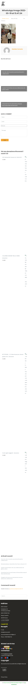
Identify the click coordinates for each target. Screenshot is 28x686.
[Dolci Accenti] (6, 3)
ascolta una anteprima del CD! (16, 588)
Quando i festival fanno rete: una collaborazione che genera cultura (12, 568)
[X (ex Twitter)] (3, 658)
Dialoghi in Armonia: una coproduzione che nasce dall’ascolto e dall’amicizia (12, 578)
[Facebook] (2, 658)
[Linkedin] (7, 658)
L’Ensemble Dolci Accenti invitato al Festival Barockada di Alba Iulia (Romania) (14, 573)
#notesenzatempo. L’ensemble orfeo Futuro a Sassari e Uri (14, 564)
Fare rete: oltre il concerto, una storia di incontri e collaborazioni (12, 559)
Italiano (4, 670)
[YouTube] (5, 658)
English (4, 669)
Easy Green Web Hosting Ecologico (13, 682)
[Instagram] (9, 658)
